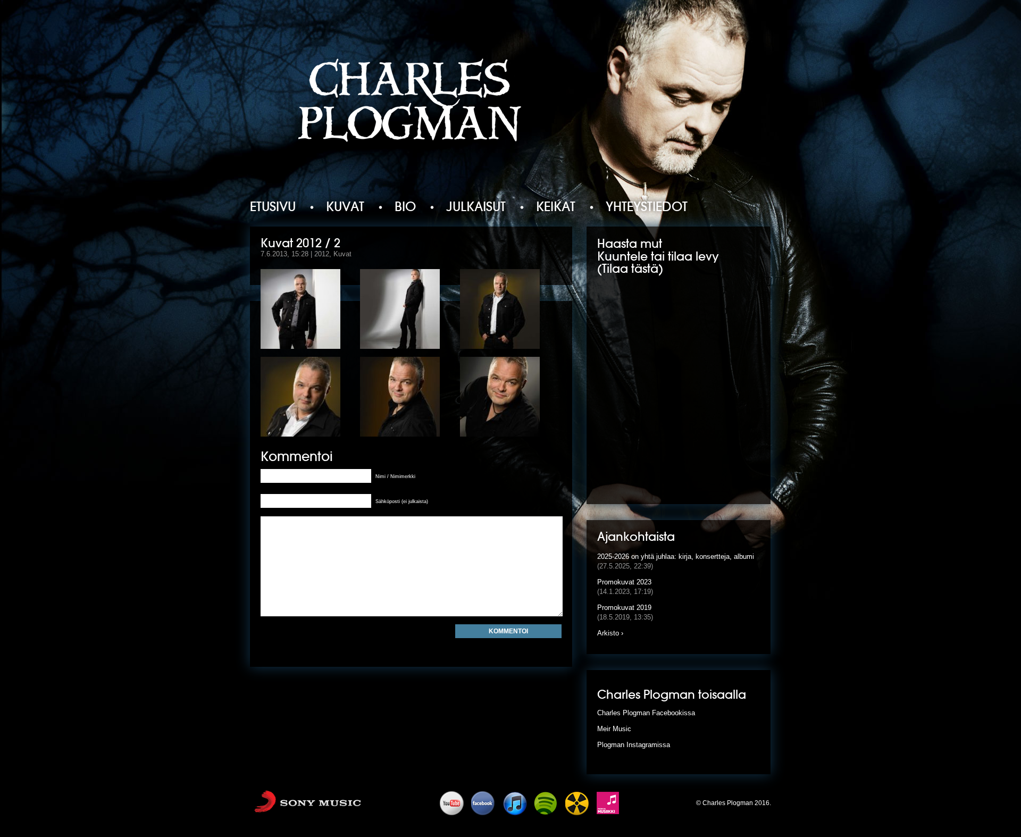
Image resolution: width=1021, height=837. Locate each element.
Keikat (555, 206)
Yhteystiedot (647, 206)
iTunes (515, 803)
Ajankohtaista (636, 537)
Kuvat (345, 206)
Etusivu (273, 206)
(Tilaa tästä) (630, 269)
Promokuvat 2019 (624, 608)
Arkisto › (610, 633)
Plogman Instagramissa (633, 745)
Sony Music (320, 803)
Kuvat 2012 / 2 (300, 243)
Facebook (484, 803)
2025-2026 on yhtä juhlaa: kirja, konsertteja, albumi (675, 556)
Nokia (609, 803)
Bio (405, 206)
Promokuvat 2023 (624, 582)
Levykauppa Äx (578, 803)
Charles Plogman (411, 103)
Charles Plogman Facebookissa (646, 713)
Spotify (546, 803)
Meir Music (614, 729)
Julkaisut (476, 206)
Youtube (452, 803)
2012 (321, 254)
